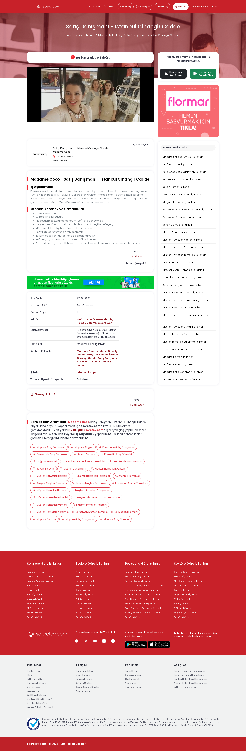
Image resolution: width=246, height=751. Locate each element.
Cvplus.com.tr (132, 679)
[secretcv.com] (48, 6)
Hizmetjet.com (133, 687)
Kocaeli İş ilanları (35, 603)
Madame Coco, (86, 351)
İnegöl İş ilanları (84, 608)
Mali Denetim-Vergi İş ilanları (188, 581)
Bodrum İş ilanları (85, 585)
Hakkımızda (33, 671)
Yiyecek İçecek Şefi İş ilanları (139, 576)
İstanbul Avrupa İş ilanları (40, 576)
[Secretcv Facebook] (77, 641)
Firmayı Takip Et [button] (45, 394)
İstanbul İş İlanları (109, 35)
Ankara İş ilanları (35, 585)
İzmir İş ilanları (34, 590)
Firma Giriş (162, 6)
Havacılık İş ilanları (183, 576)
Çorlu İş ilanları (83, 590)
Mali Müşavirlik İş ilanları (186, 585)
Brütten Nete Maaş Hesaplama (190, 679)
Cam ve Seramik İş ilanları (187, 572)
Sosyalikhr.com (133, 675)
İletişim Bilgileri (84, 679)
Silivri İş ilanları (83, 612)
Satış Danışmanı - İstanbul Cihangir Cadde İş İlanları (97, 361)
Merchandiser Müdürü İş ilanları (140, 603)
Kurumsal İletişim (85, 671)
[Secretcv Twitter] (86, 641)
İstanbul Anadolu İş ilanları (40, 581)
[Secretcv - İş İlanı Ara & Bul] (136, 644)
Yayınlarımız (33, 691)
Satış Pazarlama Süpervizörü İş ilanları (144, 608)
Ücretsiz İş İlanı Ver (37, 703)
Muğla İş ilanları (35, 608)
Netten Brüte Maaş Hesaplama (190, 683)
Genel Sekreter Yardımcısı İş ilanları (142, 599)
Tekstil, (81, 323)
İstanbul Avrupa (87, 372)
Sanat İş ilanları (181, 590)
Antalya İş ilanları (35, 599)
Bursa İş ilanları (34, 594)
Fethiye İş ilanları (84, 599)
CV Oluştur (144, 6)
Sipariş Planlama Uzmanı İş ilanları (142, 612)
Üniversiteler (34, 687)
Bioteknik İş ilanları (183, 599)
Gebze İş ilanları (84, 603)
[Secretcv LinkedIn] (104, 641)
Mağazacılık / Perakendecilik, (95, 319)
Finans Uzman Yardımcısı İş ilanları (142, 594)
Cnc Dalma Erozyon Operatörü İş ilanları (145, 585)
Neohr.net (130, 683)
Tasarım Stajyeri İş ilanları (138, 572)
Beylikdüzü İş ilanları (86, 581)
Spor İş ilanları (181, 603)
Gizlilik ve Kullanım (37, 695)
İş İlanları (109, 6)
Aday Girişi (125, 6)
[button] (137, 256)
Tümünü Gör (33, 617)
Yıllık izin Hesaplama (185, 687)
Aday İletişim (83, 675)
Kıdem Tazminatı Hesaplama (190, 671)
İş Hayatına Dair (35, 679)
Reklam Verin (83, 691)
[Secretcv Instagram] (113, 641)
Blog (29, 675)
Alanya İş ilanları (84, 572)
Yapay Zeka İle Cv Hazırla (40, 707)
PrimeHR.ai (131, 671)
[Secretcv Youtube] (95, 641)
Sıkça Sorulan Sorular (87, 687)
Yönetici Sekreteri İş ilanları (138, 581)
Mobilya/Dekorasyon (99, 323)
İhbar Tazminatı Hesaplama (189, 675)
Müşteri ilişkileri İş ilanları (186, 594)
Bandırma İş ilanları (86, 576)
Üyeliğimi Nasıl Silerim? (39, 699)
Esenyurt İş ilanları (85, 594)
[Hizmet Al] (90, 282)
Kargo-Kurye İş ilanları (185, 612)
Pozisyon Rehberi (36, 683)
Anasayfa (94, 6)
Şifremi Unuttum (84, 683)
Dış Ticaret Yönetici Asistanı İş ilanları (143, 590)
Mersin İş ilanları (35, 612)
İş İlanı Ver (180, 6)
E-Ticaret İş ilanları (183, 608)
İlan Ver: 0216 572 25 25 (204, 6)
